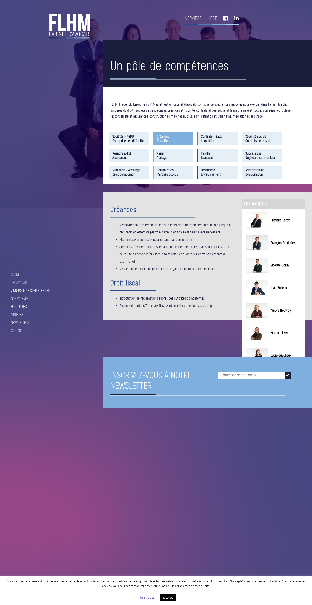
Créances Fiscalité (163, 138)
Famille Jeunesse (207, 155)
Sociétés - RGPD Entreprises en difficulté (128, 138)
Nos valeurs (19, 298)
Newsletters (20, 322)
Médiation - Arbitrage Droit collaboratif (126, 172)
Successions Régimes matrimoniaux (260, 155)
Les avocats (19, 282)
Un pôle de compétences (31, 290)
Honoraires (19, 306)
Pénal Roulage (162, 155)
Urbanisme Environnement (211, 172)
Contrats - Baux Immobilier (211, 138)
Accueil (16, 274)
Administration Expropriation (254, 172)
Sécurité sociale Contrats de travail (257, 138)
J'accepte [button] (168, 597)
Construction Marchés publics (167, 172)
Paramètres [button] (147, 597)
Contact (16, 330)
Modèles (17, 314)
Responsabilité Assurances (121, 155)
